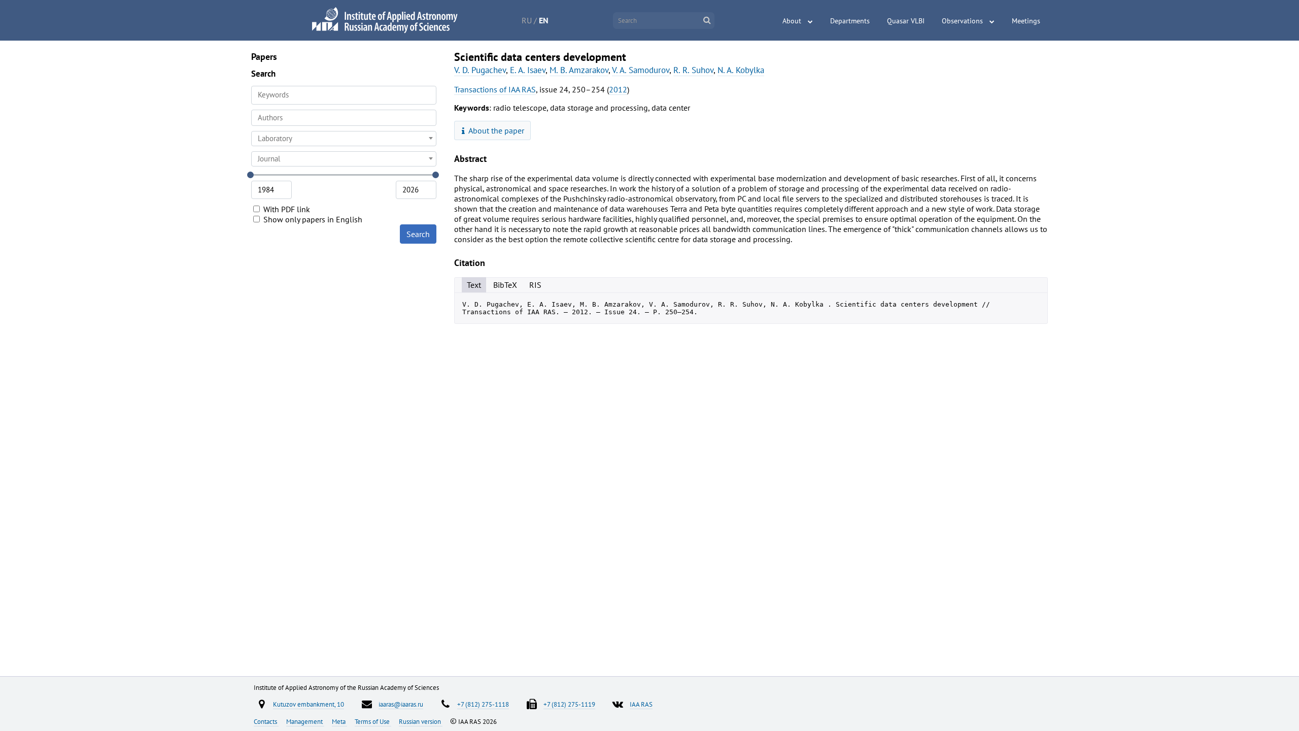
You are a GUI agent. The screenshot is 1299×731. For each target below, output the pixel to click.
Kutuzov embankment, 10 (308, 704)
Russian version (420, 721)
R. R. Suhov (693, 70)
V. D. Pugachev (480, 70)
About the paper (495, 130)
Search (418, 234)
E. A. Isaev (527, 70)
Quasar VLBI (906, 20)
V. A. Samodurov (640, 70)
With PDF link (285, 209)
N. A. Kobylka (740, 70)
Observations (962, 20)
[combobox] (343, 118)
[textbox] (344, 138)
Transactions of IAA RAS (495, 89)
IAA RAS (641, 704)
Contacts (266, 721)
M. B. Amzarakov (579, 70)
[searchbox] (344, 117)
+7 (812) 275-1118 (483, 704)
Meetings (1026, 20)
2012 (618, 89)
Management (305, 721)
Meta (339, 721)
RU (527, 20)
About (791, 20)
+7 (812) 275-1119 (569, 704)
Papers (264, 56)
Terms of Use (373, 721)
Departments (850, 20)
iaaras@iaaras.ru (401, 704)
